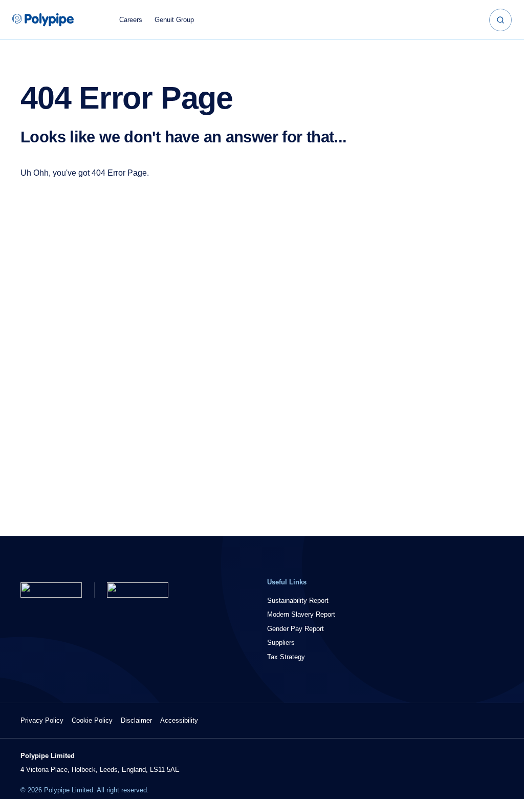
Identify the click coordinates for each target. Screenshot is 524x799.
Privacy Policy (41, 720)
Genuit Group (174, 20)
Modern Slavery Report (301, 614)
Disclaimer (136, 720)
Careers (130, 20)
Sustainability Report (298, 600)
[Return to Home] (51, 590)
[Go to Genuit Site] (137, 590)
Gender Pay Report (295, 629)
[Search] (500, 20)
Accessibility (179, 720)
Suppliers (281, 642)
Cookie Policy (92, 720)
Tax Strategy (286, 657)
